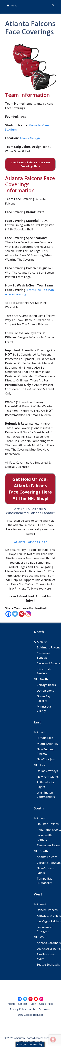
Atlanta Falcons (47, 857)
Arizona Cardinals (49, 943)
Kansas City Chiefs (49, 915)
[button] (53, 5)
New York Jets (46, 759)
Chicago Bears (46, 685)
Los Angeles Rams (49, 948)
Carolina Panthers (49, 862)
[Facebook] (8, 614)
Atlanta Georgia (30, 138)
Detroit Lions (45, 690)
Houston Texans (48, 824)
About (11, 1003)
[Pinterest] (22, 614)
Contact (22, 1003)
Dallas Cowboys (47, 771)
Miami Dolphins (47, 743)
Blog (33, 1003)
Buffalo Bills (45, 738)
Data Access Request (30, 1014)
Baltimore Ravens (48, 647)
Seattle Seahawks (48, 964)
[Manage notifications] (53, 1039)
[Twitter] (15, 614)
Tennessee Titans (48, 845)
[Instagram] (28, 614)
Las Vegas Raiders (49, 921)
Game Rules (46, 1003)
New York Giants (48, 776)
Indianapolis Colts (49, 829)
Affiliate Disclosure (40, 1009)
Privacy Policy (18, 1009)
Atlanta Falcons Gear (30, 542)
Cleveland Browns (48, 663)
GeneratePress (33, 1041)
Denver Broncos (47, 910)
